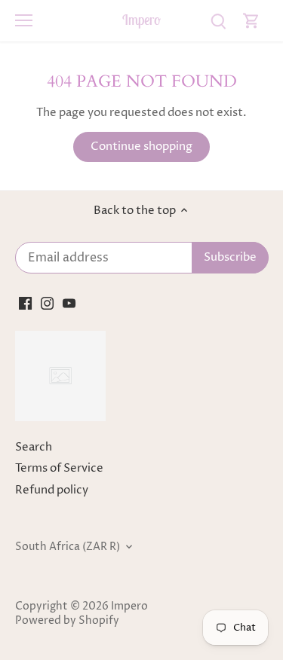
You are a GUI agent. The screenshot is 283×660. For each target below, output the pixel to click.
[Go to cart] (251, 20)
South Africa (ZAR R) (67, 547)
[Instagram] (47, 303)
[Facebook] (25, 303)
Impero (141, 20)
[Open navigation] (23, 20)
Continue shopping (141, 146)
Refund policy (51, 490)
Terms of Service (59, 468)
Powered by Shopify (67, 621)
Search (33, 447)
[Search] (218, 20)
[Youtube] (69, 303)
